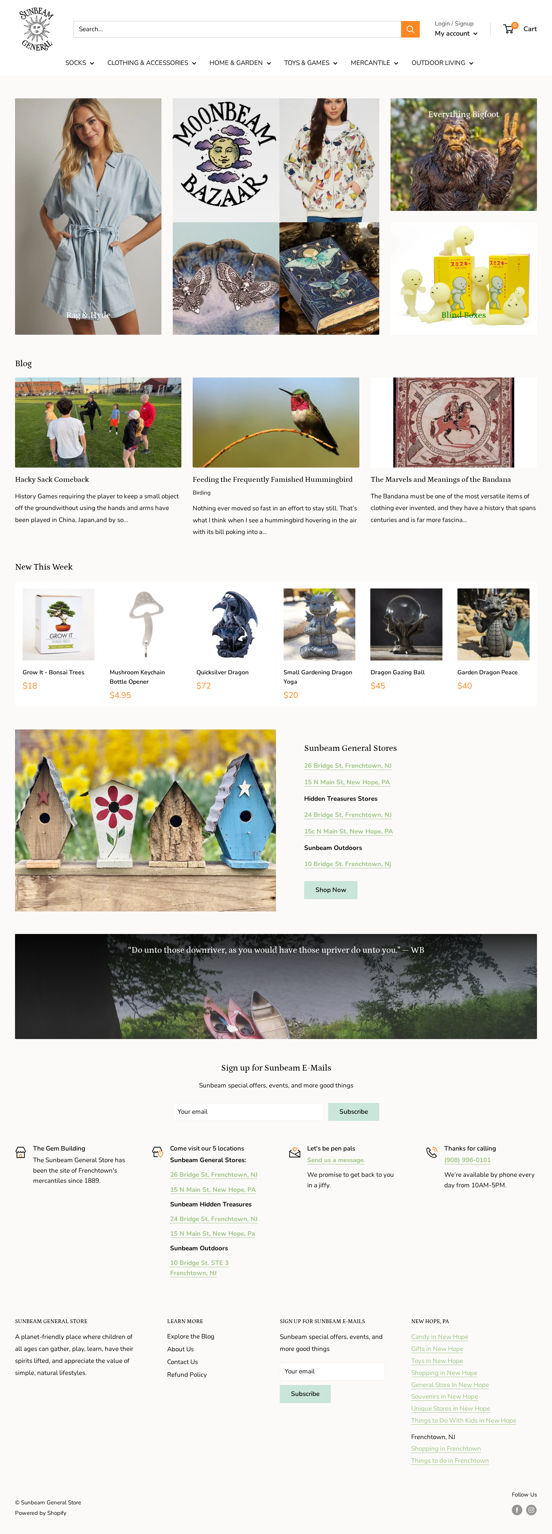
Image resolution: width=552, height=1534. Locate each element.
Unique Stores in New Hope (450, 1408)
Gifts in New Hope (437, 1349)
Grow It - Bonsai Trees (53, 672)
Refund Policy (187, 1374)
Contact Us (182, 1362)
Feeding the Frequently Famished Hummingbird (273, 479)
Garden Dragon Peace (487, 672)
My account (453, 33)
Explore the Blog (190, 1336)
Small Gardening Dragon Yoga (318, 677)
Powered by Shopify (40, 1513)
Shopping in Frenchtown (446, 1448)
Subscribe (353, 1111)
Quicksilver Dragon (222, 672)
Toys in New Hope (437, 1361)
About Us (180, 1349)
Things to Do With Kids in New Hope (463, 1420)
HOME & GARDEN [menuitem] (236, 63)
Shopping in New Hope (444, 1373)
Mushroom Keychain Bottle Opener (137, 677)
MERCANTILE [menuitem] (370, 63)
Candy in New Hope (439, 1336)
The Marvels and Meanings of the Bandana (441, 479)
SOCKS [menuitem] (75, 63)
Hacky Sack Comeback (52, 479)
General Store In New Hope (450, 1385)
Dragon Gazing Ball (398, 672)
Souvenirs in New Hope (444, 1396)
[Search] (410, 29)
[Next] (537, 644)
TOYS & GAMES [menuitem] (306, 63)
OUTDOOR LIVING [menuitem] (438, 63)
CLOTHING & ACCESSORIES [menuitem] (147, 63)
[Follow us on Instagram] (531, 1509)
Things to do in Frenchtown (450, 1460)
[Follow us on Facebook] (517, 1509)
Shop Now (330, 890)
